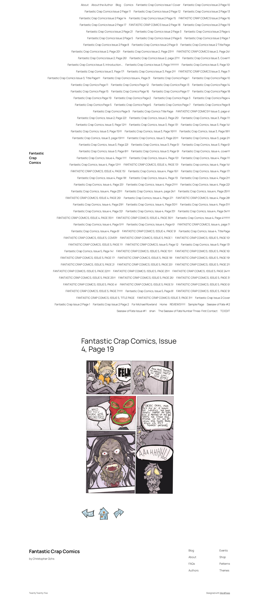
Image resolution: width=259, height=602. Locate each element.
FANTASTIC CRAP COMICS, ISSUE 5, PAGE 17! (88, 257)
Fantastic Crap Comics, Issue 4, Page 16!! (153, 171)
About (85, 5)
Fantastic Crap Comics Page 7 (172, 104)
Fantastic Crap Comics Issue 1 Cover (158, 5)
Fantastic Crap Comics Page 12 (130, 85)
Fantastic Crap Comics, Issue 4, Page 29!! (98, 204)
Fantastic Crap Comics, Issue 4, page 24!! (150, 191)
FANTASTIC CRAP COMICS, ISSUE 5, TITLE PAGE (105, 298)
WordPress (225, 593)
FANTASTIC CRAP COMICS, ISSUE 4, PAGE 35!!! (85, 218)
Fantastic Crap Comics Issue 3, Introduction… (95, 64)
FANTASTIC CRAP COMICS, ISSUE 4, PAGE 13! (151, 164)
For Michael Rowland (144, 304)
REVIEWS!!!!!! (177, 304)
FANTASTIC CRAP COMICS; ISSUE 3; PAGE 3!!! (164, 298)
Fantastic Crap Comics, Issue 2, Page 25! (154, 118)
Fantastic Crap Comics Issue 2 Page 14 (102, 18)
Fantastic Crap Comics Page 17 (170, 91)
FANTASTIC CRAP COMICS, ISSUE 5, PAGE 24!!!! (201, 271)
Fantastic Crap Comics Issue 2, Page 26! (102, 58)
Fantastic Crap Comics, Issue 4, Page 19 (153, 178)
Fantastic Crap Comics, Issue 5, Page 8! (149, 291)
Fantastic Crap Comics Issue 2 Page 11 (108, 11)
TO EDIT (225, 311)
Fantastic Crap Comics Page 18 (211, 91)
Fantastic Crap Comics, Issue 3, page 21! (205, 138)
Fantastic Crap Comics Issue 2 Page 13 (206, 11)
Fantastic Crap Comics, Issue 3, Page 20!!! (152, 138)
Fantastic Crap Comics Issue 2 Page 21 (109, 31)
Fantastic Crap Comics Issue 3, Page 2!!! (151, 71)
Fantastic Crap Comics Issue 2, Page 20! (95, 51)
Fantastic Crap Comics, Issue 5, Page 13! (205, 244)
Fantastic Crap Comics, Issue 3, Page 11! (206, 118)
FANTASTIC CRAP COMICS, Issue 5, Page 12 (152, 244)
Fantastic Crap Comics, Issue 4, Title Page (204, 231)
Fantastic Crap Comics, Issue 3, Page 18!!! (205, 131)
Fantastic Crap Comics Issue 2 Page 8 (106, 44)
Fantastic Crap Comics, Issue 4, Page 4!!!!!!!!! (203, 218)
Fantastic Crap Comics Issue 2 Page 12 (157, 11)
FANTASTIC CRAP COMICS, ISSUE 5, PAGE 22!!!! (81, 271)
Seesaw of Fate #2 (218, 304)
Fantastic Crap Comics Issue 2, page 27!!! (155, 58)
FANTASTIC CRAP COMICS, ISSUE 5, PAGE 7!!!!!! (94, 291)
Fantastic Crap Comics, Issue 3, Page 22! (103, 144)
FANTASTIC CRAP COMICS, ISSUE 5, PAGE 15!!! (144, 251)
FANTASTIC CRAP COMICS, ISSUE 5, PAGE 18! (145, 257)
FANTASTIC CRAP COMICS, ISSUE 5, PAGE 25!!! (87, 277)
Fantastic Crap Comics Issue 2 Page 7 (207, 38)
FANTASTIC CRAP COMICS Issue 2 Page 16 (204, 18)
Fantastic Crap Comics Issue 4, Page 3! (126, 78)
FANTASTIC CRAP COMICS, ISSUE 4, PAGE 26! (93, 198)
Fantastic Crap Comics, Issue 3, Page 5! (155, 144)
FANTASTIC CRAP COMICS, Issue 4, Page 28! (203, 198)
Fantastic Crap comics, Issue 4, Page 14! (205, 164)
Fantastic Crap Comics (36, 158)
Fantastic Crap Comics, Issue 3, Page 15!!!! (96, 131)
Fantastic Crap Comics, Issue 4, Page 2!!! (205, 178)
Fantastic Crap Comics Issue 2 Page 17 (103, 25)
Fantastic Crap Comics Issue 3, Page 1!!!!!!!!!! (152, 64)
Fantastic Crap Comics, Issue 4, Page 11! (205, 158)
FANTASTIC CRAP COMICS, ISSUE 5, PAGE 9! (203, 291)
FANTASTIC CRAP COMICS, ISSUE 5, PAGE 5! (146, 284)
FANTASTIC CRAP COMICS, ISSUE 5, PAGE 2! (87, 264)
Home (163, 304)
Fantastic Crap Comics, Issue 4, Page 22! (205, 184)
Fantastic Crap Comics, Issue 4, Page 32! (98, 211)
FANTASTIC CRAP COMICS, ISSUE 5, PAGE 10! (202, 238)
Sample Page (196, 304)
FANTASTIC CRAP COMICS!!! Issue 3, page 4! (203, 111)
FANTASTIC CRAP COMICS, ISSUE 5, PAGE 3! (203, 277)
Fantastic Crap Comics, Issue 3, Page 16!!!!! (151, 131)
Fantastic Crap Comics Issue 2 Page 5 (110, 38)
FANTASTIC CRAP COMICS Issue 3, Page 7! (204, 71)
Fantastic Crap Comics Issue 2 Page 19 (206, 25)
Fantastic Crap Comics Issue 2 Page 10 (206, 5)
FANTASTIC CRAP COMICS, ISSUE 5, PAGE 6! (203, 284)
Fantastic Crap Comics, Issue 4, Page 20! (99, 184)
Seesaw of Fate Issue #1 (131, 311)
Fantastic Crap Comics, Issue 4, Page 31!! (205, 204)
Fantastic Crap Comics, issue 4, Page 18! (101, 178)
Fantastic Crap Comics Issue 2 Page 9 (154, 44)
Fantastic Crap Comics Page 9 (111, 111)
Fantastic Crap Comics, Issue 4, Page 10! (154, 158)
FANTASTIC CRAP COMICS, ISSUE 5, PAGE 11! (95, 244)
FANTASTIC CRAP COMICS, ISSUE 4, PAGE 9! (149, 231)
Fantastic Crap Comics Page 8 (211, 104)
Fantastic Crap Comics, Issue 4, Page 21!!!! (152, 184)
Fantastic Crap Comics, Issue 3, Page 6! (206, 144)
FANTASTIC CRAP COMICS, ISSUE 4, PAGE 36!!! (144, 218)
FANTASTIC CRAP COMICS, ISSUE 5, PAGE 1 (146, 238)
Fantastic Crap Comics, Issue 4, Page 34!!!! (204, 211)
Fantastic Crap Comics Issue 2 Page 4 (207, 31)
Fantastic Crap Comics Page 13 (170, 85)
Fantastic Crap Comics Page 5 (93, 104)
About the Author (102, 5)
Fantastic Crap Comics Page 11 (89, 85)
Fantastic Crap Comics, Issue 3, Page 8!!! (103, 151)
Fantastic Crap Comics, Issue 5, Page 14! (88, 251)
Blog (118, 5)
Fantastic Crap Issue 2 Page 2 (111, 304)
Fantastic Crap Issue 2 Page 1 (72, 304)
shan (152, 311)
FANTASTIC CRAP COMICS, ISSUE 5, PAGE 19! (202, 257)
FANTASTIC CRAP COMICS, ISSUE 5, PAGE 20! (145, 264)
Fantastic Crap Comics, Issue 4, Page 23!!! (96, 191)
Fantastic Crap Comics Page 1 (171, 78)
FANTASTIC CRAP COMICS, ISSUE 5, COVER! (90, 238)
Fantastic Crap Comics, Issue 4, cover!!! (206, 151)
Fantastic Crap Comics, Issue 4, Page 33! (150, 211)
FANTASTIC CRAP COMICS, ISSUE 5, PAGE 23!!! (141, 271)
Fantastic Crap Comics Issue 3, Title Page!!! (74, 78)
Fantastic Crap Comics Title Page (153, 111)
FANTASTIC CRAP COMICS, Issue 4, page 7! (204, 224)
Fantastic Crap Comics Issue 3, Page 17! (100, 71)
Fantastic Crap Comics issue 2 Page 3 (158, 31)
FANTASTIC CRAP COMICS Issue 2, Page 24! (203, 51)
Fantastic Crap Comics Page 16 (130, 91)
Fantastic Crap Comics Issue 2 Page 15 (152, 18)
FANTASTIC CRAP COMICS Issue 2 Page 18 (154, 25)
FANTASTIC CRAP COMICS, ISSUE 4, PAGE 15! (98, 171)
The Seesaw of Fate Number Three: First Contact (187, 311)
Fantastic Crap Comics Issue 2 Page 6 (159, 38)
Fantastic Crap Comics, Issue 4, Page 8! (95, 231)
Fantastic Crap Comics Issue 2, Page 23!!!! (148, 51)
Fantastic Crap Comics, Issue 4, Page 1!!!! (102, 158)
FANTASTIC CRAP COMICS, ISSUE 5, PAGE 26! (146, 277)
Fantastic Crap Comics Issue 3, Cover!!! (206, 58)
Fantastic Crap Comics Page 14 (211, 85)
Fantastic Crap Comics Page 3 (172, 98)
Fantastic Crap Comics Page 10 (211, 78)
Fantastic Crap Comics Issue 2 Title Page (205, 44)
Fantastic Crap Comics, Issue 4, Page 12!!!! (95, 164)
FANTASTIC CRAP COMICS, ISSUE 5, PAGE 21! (202, 264)
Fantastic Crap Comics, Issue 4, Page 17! (205, 171)
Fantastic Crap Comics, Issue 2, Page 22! (102, 118)
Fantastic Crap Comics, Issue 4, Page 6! (151, 224)
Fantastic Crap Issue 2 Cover (212, 298)
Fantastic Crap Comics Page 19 (92, 98)
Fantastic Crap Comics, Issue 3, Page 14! (205, 124)
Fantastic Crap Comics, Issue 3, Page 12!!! (101, 124)
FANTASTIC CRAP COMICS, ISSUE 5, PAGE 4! (90, 284)
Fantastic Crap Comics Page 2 (132, 98)
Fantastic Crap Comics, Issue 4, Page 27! (148, 198)
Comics (128, 5)
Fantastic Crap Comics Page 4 (211, 98)
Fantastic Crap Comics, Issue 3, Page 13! (153, 124)
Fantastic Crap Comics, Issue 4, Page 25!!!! (204, 191)
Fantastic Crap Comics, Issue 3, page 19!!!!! (98, 138)
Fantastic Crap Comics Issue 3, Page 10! (206, 64)
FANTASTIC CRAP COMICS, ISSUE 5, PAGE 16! (202, 251)
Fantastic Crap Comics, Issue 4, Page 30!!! (151, 204)
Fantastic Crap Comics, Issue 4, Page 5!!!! (99, 224)
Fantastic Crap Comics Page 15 (89, 91)
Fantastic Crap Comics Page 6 (132, 104)
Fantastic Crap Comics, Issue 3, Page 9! (155, 151)
